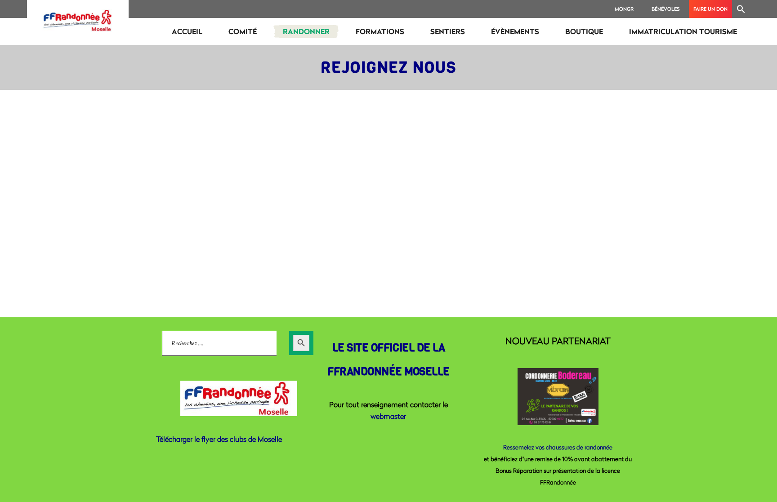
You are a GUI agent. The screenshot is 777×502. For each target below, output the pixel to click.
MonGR (624, 8)
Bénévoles (666, 8)
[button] (741, 9)
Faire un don (710, 8)
